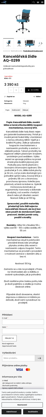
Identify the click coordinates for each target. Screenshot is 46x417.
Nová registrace (8, 344)
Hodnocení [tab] (16, 110)
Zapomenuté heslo (9, 346)
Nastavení (22, 405)
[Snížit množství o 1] (11, 90)
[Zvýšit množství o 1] (21, 90)
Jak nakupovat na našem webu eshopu (17, 383)
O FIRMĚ (5, 381)
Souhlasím (33, 411)
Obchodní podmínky (10, 385)
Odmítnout (11, 411)
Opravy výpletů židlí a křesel (12, 388)
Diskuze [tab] (25, 110)
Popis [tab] (7, 110)
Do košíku (35, 90)
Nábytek (26, 101)
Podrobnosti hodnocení (33, 51)
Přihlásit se (9, 338)
